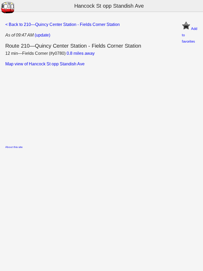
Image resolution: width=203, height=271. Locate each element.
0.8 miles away (81, 53)
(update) (42, 35)
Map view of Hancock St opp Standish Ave (45, 64)
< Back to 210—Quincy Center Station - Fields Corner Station (62, 24)
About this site (14, 147)
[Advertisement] (101, 104)
